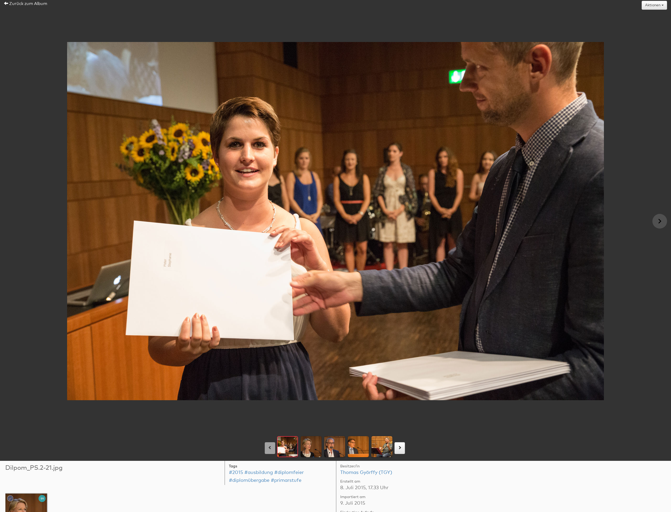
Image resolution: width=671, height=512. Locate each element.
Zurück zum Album (27, 4)
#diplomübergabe (249, 480)
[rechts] (399, 448)
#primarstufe (286, 480)
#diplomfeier (289, 472)
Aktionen (653, 5)
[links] (270, 448)
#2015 (236, 472)
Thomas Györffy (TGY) (366, 472)
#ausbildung (258, 472)
